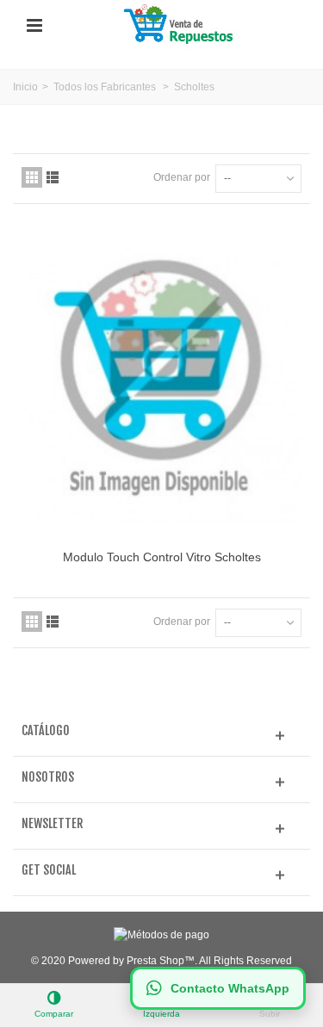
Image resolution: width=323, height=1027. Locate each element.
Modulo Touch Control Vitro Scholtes (162, 557)
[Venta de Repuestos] (181, 25)
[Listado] (52, 177)
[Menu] (34, 26)
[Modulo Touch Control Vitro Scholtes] (161, 384)
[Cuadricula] (32, 177)
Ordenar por (181, 177)
